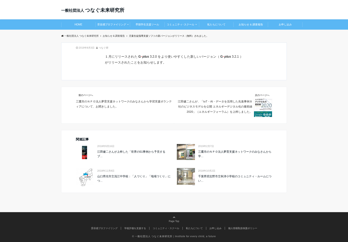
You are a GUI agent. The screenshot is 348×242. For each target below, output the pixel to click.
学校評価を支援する (135, 228)
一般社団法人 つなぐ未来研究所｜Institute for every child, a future (175, 236)
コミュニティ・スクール (166, 228)
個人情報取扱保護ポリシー (242, 228)
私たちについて (216, 24)
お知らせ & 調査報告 (251, 24)
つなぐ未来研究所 (92, 10)
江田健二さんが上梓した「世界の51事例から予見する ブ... (131, 154)
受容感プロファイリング (111, 24)
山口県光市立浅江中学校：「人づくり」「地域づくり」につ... (134, 178)
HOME (78, 24)
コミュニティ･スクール (180, 24)
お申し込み (285, 24)
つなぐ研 (103, 47)
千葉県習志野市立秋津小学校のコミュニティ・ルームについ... (234, 178)
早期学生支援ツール (147, 24)
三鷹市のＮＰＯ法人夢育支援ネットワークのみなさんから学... (234, 154)
